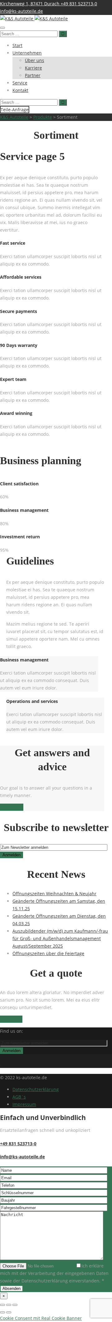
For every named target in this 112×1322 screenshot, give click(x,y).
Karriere (33, 68)
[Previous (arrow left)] (2, 1312)
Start (17, 45)
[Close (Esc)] (2, 1305)
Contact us (12, 807)
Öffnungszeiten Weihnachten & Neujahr (54, 894)
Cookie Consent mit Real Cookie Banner (41, 1318)
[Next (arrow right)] (8, 1312)
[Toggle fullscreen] (8, 1305)
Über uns (34, 60)
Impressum (24, 1104)
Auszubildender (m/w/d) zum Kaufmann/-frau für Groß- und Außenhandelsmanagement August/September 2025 (60, 938)
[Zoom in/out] (14, 1305)
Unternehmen (27, 53)
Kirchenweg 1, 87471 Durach (30, 4)
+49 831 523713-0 (79, 4)
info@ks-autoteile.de (21, 11)
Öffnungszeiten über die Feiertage (48, 953)
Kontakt (20, 90)
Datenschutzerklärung (35, 1089)
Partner (32, 75)
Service (19, 83)
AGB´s (19, 1097)
